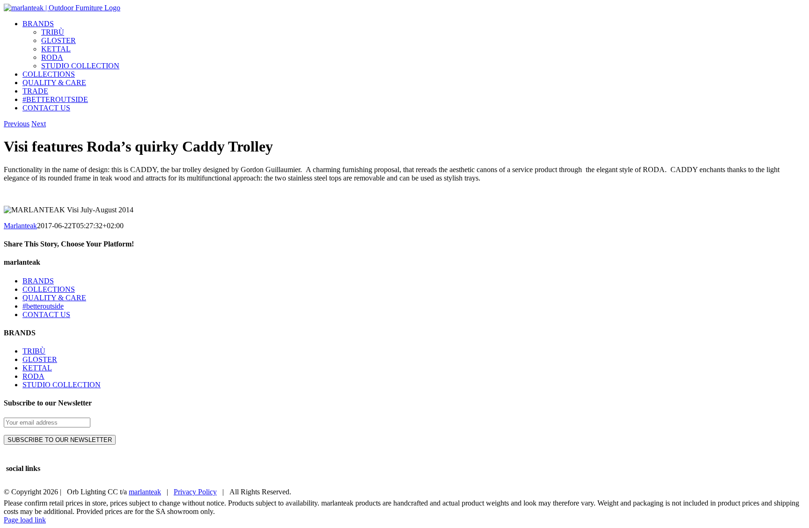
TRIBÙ (33, 351)
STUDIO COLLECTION (61, 385)
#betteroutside (43, 306)
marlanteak (145, 492)
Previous (16, 124)
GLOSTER (39, 359)
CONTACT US (46, 314)
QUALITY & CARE (54, 298)
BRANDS (38, 281)
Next (38, 124)
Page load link (25, 520)
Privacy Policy (195, 492)
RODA (33, 376)
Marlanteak (20, 226)
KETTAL (37, 368)
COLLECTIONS (48, 289)
